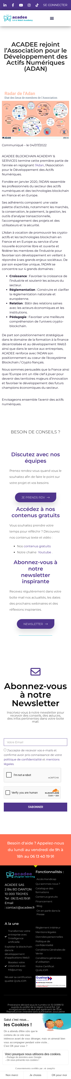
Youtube (44, 552)
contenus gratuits (37, 546)
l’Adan (39, 165)
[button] (52, 18)
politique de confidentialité (23, 759)
